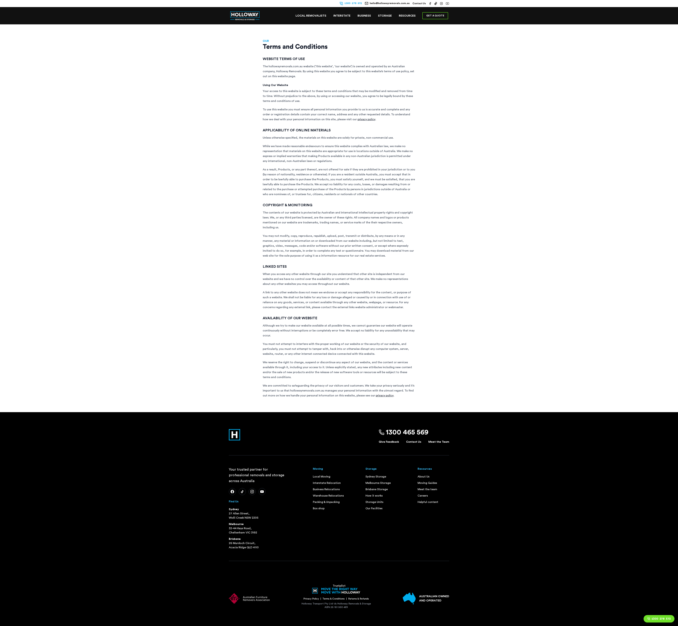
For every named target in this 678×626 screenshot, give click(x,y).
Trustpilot (339, 585)
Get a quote (435, 15)
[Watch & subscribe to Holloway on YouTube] (447, 3)
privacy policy (366, 119)
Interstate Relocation (327, 483)
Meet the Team (438, 441)
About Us (423, 476)
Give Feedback (389, 441)
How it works (374, 495)
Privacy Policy (311, 599)
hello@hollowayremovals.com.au (390, 3)
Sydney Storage (375, 476)
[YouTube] (262, 491)
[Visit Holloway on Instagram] (441, 3)
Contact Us (419, 3)
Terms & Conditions (333, 599)
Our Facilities (373, 508)
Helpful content (428, 502)
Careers (423, 495)
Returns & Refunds (358, 599)
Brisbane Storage (376, 489)
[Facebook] (232, 491)
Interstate (341, 15)
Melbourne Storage (378, 483)
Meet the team (427, 489)
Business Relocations (326, 489)
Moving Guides (427, 483)
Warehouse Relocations (328, 495)
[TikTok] (242, 491)
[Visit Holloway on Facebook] (430, 3)
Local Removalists (311, 15)
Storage (385, 15)
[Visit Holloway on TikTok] (435, 3)
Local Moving (321, 476)
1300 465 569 (407, 432)
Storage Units (374, 502)
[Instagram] (252, 491)
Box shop (319, 508)
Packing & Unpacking (326, 502)
